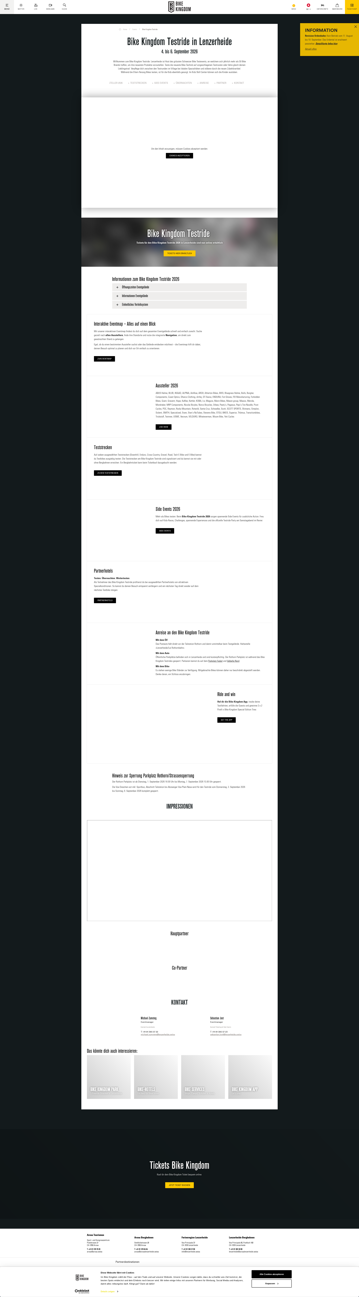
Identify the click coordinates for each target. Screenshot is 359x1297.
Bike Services (194, 1089)
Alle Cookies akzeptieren (272, 1274)
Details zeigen (108, 1291)
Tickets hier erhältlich (179, 253)
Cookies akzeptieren (179, 156)
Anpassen (270, 1283)
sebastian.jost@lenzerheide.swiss (225, 1034)
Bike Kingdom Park (104, 1089)
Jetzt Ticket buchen (179, 1185)
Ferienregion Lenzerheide (195, 1237)
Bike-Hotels (146, 1089)
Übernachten (184, 83)
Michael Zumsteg (149, 1018)
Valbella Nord (233, 661)
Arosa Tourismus (95, 1235)
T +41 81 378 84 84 (141, 1249)
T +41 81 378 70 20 (93, 1249)
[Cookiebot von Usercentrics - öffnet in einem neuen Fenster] (82, 1291)
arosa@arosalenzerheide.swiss (146, 1252)
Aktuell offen (311, 49)
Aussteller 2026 (113, 83)
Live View (163, 427)
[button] (308, 9)
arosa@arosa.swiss (94, 1252)
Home (125, 29)
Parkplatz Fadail (215, 661)
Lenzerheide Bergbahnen (242, 1237)
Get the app (226, 720)
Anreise (204, 83)
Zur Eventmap (104, 359)
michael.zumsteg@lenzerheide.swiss (158, 1034)
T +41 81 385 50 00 (235, 1249)
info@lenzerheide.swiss (191, 1252)
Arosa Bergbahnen (143, 1237)
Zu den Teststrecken (107, 473)
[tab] (179, 287)
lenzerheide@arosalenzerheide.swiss (243, 1252)
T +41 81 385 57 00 (188, 1249)
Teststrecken (138, 83)
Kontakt (239, 83)
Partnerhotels (104, 600)
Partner (221, 83)
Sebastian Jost (217, 1018)
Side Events (161, 83)
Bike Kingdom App (245, 1089)
